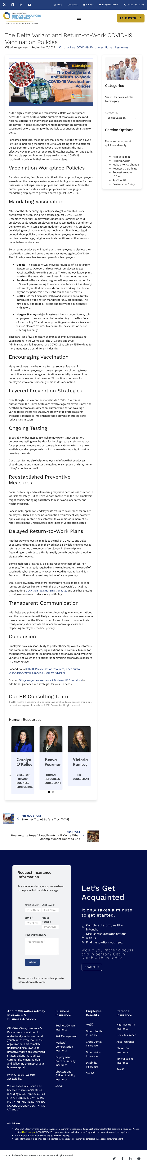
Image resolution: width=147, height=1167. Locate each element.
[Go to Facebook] (13, 5)
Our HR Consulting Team (38, 696)
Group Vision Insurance (93, 1054)
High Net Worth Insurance (126, 1027)
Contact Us (92, 967)
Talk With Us (131, 18)
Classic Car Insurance (123, 1050)
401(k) (89, 1025)
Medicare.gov (28, 1132)
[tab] (49, 792)
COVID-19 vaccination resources (45, 669)
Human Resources (116, 47)
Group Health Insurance (94, 1033)
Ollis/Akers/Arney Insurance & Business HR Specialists (50, 680)
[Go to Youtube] (29, 5)
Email (28, 918)
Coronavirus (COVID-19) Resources (81, 47)
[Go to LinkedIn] (21, 5)
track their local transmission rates (46, 591)
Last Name (48, 905)
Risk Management (66, 1036)
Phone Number (46, 920)
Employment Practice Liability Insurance (66, 1061)
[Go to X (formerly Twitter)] (4, 5)
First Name (31, 905)
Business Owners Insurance (65, 1028)
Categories (111, 113)
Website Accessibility (21, 1077)
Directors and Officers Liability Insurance (65, 1075)
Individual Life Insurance (125, 1061)
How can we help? (35, 935)
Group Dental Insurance (94, 1044)
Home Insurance (126, 1035)
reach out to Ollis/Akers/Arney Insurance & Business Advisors (44, 671)
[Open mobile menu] (79, 18)
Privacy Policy (15, 1075)
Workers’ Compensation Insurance (64, 1047)
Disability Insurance (92, 1065)
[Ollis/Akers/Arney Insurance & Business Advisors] (22, 18)
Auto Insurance (125, 1042)
